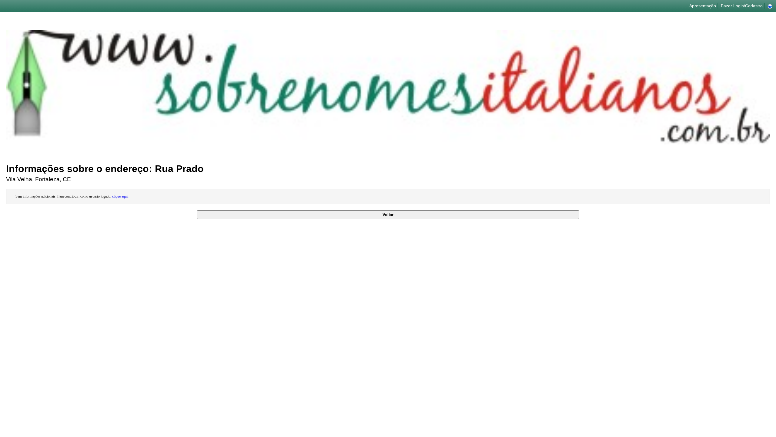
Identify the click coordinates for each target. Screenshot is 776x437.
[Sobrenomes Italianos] (388, 142)
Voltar (388, 214)
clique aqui (120, 196)
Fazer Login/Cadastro (742, 5)
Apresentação (702, 5)
